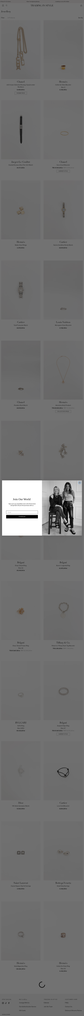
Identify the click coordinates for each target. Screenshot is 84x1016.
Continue (22, 516)
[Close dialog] (79, 482)
